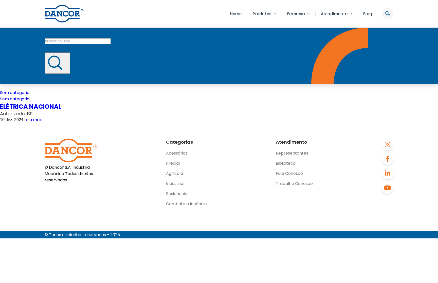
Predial (173, 163)
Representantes (292, 153)
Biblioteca (286, 163)
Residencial (177, 194)
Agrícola (174, 173)
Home (236, 13)
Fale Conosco (289, 173)
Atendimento (334, 13)
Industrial (175, 183)
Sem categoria (14, 93)
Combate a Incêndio (186, 204)
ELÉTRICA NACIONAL (30, 106)
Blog (367, 13)
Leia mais (33, 120)
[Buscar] (57, 63)
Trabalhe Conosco (294, 183)
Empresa (296, 13)
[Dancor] (64, 14)
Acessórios (177, 153)
